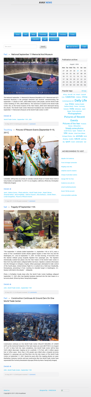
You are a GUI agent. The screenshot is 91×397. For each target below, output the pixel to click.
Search (43, 46)
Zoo (74, 136)
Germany (82, 106)
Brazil (78, 94)
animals (79, 136)
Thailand (79, 131)
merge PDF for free (67, 179)
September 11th (22, 119)
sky (64, 142)
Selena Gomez (12, 192)
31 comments (32, 292)
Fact (5, 54)
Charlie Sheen (51, 194)
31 (78, 71)
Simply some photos (74, 128)
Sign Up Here (73, 46)
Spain (74, 131)
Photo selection (23, 192)
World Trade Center (10, 119)
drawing (65, 139)
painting (83, 139)
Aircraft (70, 94)
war (85, 142)
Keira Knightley (19, 194)
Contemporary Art (68, 101)
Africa (65, 94)
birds (85, 136)
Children (78, 97)
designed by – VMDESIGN (48, 390)
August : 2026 (74, 64)
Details (6, 116)
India (72, 109)
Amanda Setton (9, 194)
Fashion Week (68, 106)
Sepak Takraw (47, 192)
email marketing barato (68, 187)
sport (5, 192)
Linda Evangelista (9, 196)
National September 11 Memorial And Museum (32, 54)
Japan (83, 109)
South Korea (68, 131)
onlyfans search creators (69, 170)
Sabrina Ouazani (30, 194)
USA (30, 119)
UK (84, 131)
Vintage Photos (67, 136)
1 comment (32, 124)
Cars (63, 97)
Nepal (69, 111)
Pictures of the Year (71, 123)
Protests (83, 123)
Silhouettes (77, 126)
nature (77, 139)
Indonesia (78, 109)
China (84, 97)
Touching (8, 130)
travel (73, 142)
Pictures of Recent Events (24, 196)
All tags (84, 91)
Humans (66, 109)
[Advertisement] (45, 18)
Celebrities (70, 97)
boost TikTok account (67, 191)
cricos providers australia (69, 195)
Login (84, 46)
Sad (5, 207)
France (76, 106)
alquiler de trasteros (67, 158)
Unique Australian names (69, 175)
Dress (71, 104)
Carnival (83, 94)
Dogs (66, 104)
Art (74, 94)
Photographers (74, 113)
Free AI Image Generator (69, 162)
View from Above (79, 133)
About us (6, 390)
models (71, 139)
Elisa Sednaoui (41, 194)
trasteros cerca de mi (67, 183)
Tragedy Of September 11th (23, 207)
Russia (70, 126)
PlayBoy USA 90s (66, 166)
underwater (79, 142)
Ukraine (70, 133)
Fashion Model (79, 104)
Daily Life (81, 100)
